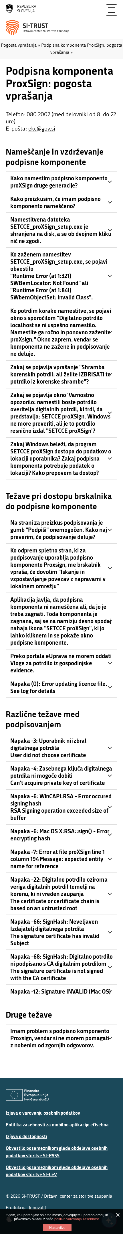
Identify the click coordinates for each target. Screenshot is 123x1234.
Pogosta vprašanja (19, 45)
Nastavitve (57, 1228)
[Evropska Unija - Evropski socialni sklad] (27, 1095)
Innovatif (37, 1207)
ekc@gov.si (41, 128)
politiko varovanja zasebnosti (77, 1219)
